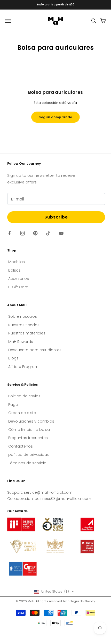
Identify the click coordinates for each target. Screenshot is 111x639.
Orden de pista (22, 412)
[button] (54, 591)
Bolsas (14, 270)
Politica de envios (24, 396)
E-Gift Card (18, 287)
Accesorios (18, 278)
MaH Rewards (20, 341)
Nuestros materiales (26, 333)
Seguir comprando (55, 117)
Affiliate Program (23, 366)
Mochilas (16, 261)
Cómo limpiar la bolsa (29, 429)
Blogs (13, 358)
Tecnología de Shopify (78, 601)
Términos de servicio (27, 463)
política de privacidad (29, 454)
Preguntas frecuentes (28, 437)
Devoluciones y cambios (31, 421)
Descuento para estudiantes (34, 349)
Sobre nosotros (22, 316)
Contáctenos (20, 446)
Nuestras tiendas (23, 324)
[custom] (9, 233)
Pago (13, 404)
